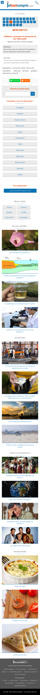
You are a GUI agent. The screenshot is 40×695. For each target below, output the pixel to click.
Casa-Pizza (30, 683)
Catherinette (20, 138)
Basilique (9, 212)
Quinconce (20, 150)
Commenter (15, 80)
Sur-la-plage (9, 683)
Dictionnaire (20, 14)
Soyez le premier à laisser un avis (20, 191)
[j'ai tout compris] (20, 4)
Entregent (20, 108)
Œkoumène (20, 126)
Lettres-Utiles (14, 680)
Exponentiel (9, 217)
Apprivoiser (20, 156)
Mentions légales (9, 669)
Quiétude (20, 168)
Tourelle (23, 212)
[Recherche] (36, 2)
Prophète (20, 114)
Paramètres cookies (15, 672)
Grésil (20, 144)
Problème (26, 80)
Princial (5, 680)
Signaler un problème (30, 672)
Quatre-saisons (20, 120)
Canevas (24, 207)
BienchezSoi (24, 680)
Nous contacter (21, 669)
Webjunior (34, 680)
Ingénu (20, 175)
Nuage (20, 132)
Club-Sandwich (20, 683)
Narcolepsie (24, 217)
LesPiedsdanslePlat (20, 685)
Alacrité (9, 207)
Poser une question (20, 674)
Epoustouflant (20, 162)
